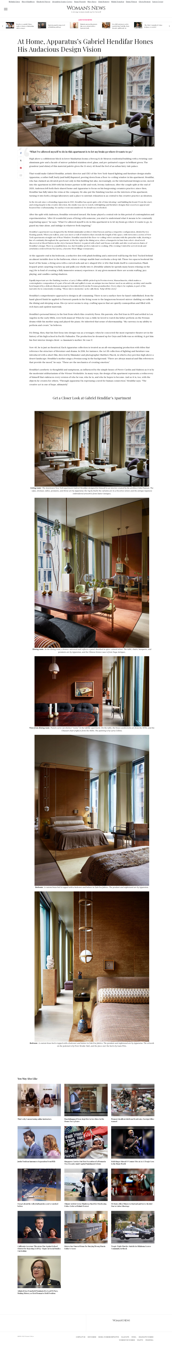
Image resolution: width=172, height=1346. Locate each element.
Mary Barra (92, 1)
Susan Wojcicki (80, 1)
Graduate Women (146, 1337)
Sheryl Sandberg (28, 1)
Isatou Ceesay (157, 1)
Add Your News (85, 20)
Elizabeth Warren (43, 1)
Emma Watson (131, 1)
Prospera (149, 1340)
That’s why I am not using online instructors (34, 1119)
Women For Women (127, 1340)
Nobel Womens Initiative (108, 1337)
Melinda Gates (14, 1)
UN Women (92, 1337)
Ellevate (125, 1337)
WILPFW (140, 1340)
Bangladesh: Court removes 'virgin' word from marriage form (153, 26)
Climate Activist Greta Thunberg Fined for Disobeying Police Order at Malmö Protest (85, 1205)
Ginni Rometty (103, 1)
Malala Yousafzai (117, 1)
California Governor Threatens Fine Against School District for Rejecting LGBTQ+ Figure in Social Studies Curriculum (39, 1248)
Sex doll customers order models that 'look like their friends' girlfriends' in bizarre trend (56, 26)
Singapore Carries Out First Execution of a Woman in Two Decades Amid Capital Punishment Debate (85, 1162)
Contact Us (80, 1337)
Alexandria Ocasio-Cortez (62, 1)
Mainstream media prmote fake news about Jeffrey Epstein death (24, 26)
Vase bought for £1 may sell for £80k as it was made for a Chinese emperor (121, 26)
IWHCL (134, 1337)
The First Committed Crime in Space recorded (89, 26)
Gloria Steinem (144, 1)
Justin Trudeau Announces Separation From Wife (36, 1161)
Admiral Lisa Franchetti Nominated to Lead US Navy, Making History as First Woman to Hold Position (38, 1292)
